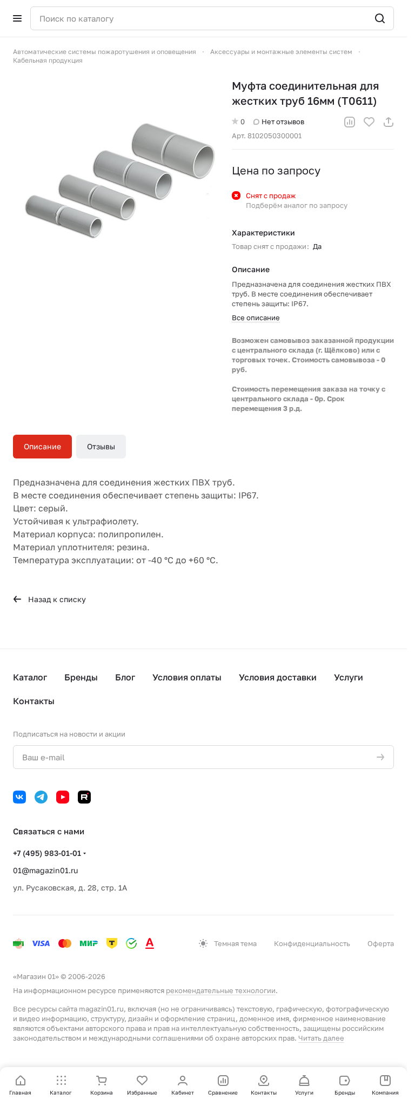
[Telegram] (41, 797)
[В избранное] (369, 122)
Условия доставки (278, 677)
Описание (42, 446)
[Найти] (379, 18)
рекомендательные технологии (221, 990)
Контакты (34, 701)
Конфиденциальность (312, 943)
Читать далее (321, 1038)
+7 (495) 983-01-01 (47, 853)
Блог (125, 677)
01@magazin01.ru (45, 870)
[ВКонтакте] (19, 797)
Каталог (30, 677)
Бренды (81, 677)
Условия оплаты (187, 677)
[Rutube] (84, 797)
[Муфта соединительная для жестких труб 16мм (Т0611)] (117, 182)
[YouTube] (62, 797)
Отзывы (101, 446)
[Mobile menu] (17, 18)
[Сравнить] (349, 122)
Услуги (348, 677)
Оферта (380, 943)
